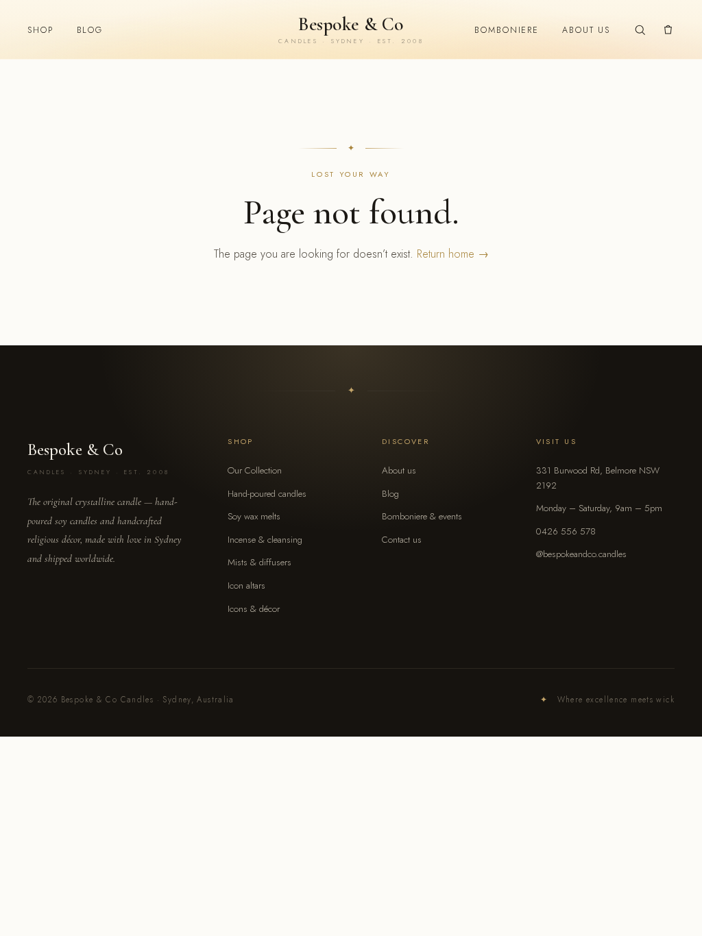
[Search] (639, 29)
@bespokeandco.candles (581, 554)
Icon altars (246, 585)
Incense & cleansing (265, 539)
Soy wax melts (254, 516)
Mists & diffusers (259, 562)
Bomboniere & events (422, 516)
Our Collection (255, 470)
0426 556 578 (566, 531)
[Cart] (668, 29)
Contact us (402, 539)
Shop (40, 30)
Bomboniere (506, 30)
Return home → (453, 254)
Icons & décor (254, 608)
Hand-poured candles (267, 493)
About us (586, 30)
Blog (90, 30)
